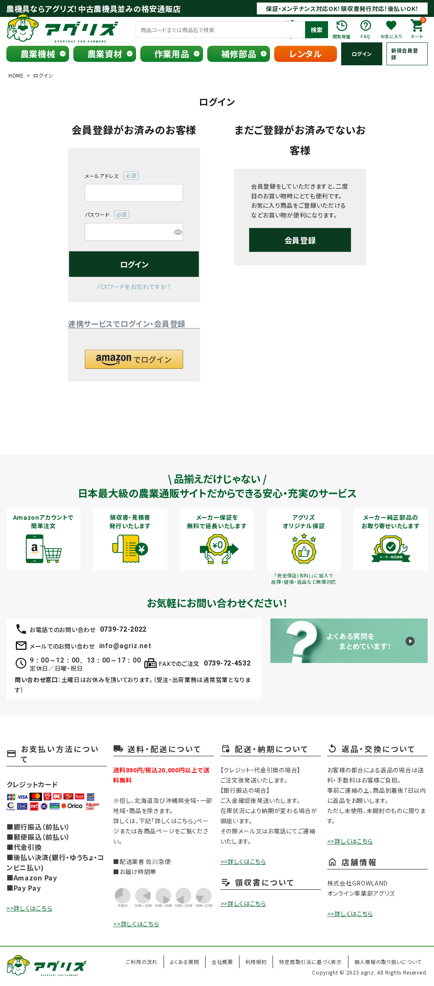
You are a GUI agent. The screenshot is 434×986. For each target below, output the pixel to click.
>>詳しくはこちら (29, 908)
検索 (317, 29)
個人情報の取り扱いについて (388, 961)
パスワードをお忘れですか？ (134, 286)
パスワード (103, 215)
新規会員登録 (404, 54)
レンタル (305, 53)
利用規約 (256, 961)
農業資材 (104, 53)
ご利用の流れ (141, 961)
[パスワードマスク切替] (177, 231)
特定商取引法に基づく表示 (310, 961)
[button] (134, 359)
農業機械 (38, 53)
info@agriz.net (125, 646)
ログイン (362, 53)
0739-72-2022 (123, 629)
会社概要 (222, 961)
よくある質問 (184, 961)
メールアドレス (108, 176)
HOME (16, 75)
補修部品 (238, 53)
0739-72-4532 (227, 663)
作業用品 (171, 53)
